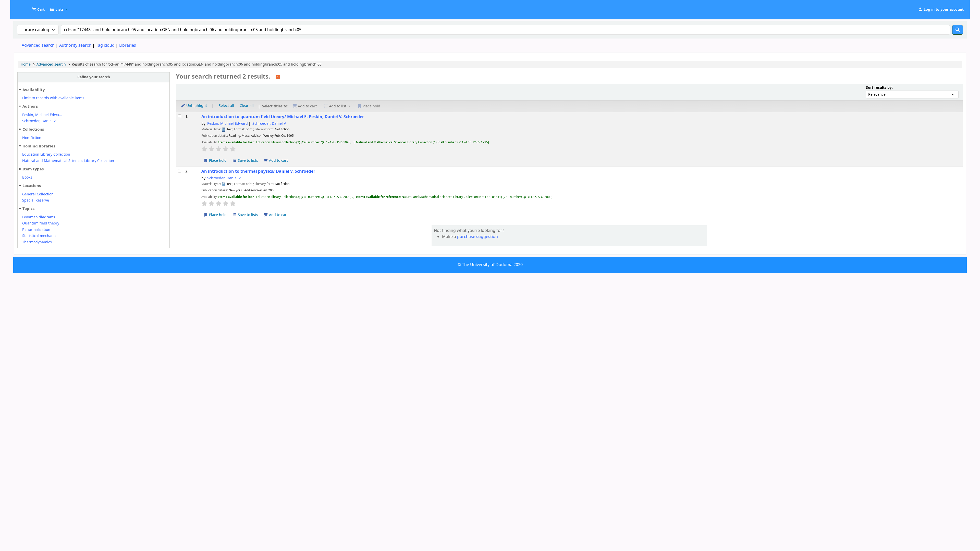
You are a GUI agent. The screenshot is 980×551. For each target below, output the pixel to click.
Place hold (217, 160)
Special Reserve (35, 200)
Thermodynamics (37, 242)
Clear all (247, 105)
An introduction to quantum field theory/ (282, 116)
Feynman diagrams (38, 217)
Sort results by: (879, 87)
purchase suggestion (477, 237)
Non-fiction (31, 138)
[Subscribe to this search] (278, 77)
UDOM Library (27, 7)
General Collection (38, 194)
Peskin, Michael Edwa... (42, 115)
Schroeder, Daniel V (269, 123)
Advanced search (38, 45)
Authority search (75, 45)
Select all (226, 105)
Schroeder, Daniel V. (39, 121)
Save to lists (247, 160)
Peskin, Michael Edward (227, 123)
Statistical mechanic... (40, 236)
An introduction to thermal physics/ (258, 171)
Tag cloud (105, 45)
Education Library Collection (46, 154)
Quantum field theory (40, 223)
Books (27, 177)
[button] (38, 10)
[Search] (957, 30)
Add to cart (278, 160)
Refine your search (93, 77)
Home (26, 64)
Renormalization (36, 229)
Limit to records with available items (53, 98)
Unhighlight (196, 105)
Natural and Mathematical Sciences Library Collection (68, 161)
